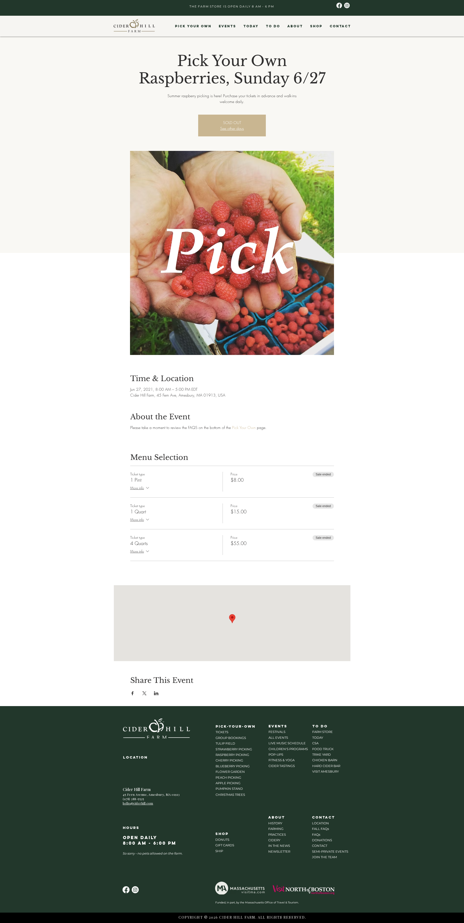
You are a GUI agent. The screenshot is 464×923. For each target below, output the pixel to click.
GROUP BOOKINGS (231, 738)
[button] (193, 26)
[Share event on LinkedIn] (156, 693)
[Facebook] (339, 5)
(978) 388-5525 (133, 799)
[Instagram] (347, 5)
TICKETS (222, 732)
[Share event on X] (144, 693)
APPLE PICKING (228, 783)
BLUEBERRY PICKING (233, 766)
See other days (232, 128)
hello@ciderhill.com (138, 803)
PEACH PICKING (228, 777)
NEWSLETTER (279, 851)
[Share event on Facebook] (132, 693)
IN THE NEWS (279, 846)
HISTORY (275, 823)
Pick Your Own (244, 427)
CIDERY (274, 840)
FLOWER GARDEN (230, 772)
